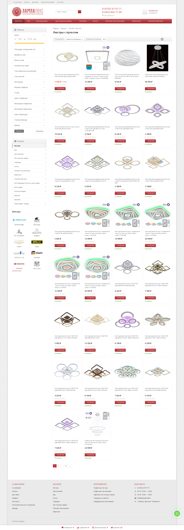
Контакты (60, 2)
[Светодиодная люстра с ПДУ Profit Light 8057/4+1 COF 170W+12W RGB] (67, 319)
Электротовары (20, 191)
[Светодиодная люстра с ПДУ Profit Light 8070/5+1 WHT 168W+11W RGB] (127, 372)
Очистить (39, 131)
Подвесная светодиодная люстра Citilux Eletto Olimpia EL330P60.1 (156, 75)
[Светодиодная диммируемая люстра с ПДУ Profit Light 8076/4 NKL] (67, 215)
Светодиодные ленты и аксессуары (27, 183)
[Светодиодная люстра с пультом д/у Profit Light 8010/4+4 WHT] (67, 110)
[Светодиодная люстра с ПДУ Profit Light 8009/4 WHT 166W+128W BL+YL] (67, 424)
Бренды (15, 508)
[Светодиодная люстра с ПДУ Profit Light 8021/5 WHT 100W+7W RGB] (157, 319)
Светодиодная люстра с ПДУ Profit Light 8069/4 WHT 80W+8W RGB (126, 284)
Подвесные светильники (102, 491)
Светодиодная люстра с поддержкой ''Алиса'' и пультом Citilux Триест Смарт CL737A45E (157, 233)
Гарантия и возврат (48, 2)
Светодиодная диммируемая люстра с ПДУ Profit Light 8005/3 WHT (127, 128)
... (169, 21)
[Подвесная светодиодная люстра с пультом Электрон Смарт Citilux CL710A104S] (97, 424)
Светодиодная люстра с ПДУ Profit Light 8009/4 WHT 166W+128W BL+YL (66, 441)
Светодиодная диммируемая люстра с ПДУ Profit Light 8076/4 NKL (67, 232)
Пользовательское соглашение (23, 505)
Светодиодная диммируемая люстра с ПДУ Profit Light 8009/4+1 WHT (67, 180)
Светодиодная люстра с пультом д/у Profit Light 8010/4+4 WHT (67, 128)
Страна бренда (20, 120)
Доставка (35, 2)
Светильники (41, 21)
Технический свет (155, 21)
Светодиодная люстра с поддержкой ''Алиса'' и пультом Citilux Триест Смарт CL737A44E (127, 233)
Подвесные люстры (101, 488)
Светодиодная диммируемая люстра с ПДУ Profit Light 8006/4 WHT (157, 128)
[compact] (168, 39)
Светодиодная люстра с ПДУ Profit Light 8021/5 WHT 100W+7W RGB (156, 337)
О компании (17, 2)
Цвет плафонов (21, 98)
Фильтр (20, 30)
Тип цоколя (19, 76)
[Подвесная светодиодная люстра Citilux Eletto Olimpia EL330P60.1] (157, 58)
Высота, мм (19, 60)
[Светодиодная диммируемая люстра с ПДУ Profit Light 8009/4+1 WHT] (67, 162)
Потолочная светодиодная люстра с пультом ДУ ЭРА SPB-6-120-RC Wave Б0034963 (127, 76)
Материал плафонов (23, 104)
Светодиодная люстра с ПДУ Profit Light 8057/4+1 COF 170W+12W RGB (66, 337)
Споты (95, 21)
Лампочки (136, 21)
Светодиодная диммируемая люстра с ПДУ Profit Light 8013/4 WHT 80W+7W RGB (127, 181)
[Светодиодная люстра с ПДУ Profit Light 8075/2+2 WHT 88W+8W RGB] (157, 372)
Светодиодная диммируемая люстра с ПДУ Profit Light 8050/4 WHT (157, 180)
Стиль (16, 93)
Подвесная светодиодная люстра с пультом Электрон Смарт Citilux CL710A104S (97, 442)
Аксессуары (18, 187)
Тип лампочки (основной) (25, 71)
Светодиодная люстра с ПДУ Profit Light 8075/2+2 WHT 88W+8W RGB (156, 389)
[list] (165, 39)
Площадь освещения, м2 (24, 49)
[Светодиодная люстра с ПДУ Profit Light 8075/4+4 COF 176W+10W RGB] (157, 267)
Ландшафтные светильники (104, 501)
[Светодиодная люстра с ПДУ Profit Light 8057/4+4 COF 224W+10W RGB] (97, 372)
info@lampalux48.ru (144, 498)
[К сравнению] (76, 88)
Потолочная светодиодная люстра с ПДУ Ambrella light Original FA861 (67, 75)
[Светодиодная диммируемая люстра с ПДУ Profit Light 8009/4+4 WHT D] (97, 162)
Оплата (26, 2)
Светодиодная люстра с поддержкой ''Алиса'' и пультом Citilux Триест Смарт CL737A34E (97, 233)
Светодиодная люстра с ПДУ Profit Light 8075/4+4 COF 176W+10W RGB (156, 284)
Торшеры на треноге (101, 498)
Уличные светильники (114, 21)
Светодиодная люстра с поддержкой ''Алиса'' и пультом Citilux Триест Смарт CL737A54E (67, 285)
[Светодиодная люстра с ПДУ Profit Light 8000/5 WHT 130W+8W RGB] (67, 372)
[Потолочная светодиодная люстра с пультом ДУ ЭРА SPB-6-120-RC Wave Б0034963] (127, 58)
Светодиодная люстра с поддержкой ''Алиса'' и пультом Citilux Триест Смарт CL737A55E (97, 285)
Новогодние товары (21, 204)
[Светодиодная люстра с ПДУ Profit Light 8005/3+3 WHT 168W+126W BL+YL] (127, 319)
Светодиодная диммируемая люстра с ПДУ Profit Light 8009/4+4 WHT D (97, 180)
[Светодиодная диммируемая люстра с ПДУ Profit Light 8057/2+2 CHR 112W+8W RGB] (97, 110)
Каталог (20, 141)
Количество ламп (21, 66)
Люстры (18, 21)
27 (66, 466)
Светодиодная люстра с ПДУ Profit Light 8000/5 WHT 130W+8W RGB (66, 389)
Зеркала (17, 195)
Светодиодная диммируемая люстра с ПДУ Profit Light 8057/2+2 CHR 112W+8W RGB (97, 129)
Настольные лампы (63, 21)
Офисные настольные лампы (104, 495)
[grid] (162, 39)
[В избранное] (79, 88)
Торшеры (83, 21)
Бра (28, 21)
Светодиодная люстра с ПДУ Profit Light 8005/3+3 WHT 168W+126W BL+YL (127, 337)
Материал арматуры (23, 109)
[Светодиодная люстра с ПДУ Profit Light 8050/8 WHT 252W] (97, 319)
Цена (16, 35)
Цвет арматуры (21, 114)
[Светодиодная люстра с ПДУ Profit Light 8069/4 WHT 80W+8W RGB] (127, 267)
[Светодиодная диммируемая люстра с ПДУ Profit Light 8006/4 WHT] (157, 110)
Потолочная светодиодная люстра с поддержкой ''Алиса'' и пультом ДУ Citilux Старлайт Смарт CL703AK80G (97, 76)
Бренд (17, 125)
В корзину (61, 88)
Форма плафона (21, 87)
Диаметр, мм (19, 55)
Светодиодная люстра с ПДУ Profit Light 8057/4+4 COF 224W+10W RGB (96, 389)
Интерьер (18, 82)
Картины (17, 200)
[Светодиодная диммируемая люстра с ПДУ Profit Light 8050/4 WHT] (157, 162)
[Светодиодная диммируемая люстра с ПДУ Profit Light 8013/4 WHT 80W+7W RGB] (127, 162)
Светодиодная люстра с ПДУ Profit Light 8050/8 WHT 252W (96, 337)
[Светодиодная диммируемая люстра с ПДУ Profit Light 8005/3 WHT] (127, 110)
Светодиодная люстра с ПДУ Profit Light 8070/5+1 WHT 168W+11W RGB (126, 389)
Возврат (15, 498)
